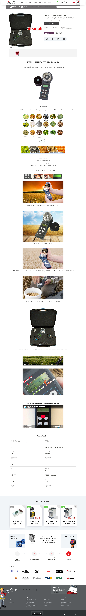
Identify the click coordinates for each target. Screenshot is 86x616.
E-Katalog (63, 597)
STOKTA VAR (29, 507)
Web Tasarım (53, 614)
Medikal (62, 599)
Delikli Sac (45, 605)
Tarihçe (10, 600)
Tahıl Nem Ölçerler (22, 10)
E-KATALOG (47, 6)
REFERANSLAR (34, 2)
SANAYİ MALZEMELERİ (11, 7)
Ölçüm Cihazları (14, 10)
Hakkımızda (11, 597)
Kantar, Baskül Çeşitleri (30, 602)
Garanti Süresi (55, 27)
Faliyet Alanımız (11, 602)
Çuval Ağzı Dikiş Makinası (48, 602)
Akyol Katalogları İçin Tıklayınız (69, 558)
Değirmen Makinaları (47, 599)
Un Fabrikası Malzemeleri (48, 606)
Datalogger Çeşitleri (29, 606)
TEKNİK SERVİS (39, 6)
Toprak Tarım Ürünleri (65, 600)
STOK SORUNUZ (11, 507)
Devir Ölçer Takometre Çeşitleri (31, 599)
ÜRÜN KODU (46, 27)
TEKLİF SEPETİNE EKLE (53, 23)
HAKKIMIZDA (21, 2)
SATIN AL (31, 6)
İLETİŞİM (49, 2)
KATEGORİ (63, 27)
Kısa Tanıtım (11, 599)
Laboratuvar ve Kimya (65, 605)
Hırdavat (62, 603)
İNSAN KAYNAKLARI (42, 2)
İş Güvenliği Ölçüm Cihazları (66, 602)
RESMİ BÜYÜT (12, 47)
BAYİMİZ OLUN (28, 2)
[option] (17, 517)
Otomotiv (63, 606)
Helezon (45, 600)
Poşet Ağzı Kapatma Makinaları (49, 603)
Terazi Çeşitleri (28, 600)
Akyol (9, 10)
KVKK (9, 605)
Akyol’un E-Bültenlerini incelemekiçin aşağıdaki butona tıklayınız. (59, 590)
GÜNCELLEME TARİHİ (59, 32)
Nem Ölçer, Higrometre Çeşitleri (31, 605)
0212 (67, 2)
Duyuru (10, 603)
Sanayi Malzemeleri (48, 597)
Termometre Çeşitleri (29, 603)
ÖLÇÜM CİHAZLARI (23, 7)
